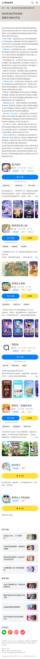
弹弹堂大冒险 (8, 81)
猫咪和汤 (6, 49)
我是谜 (5, 92)
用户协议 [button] (4, 645)
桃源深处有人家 (8, 103)
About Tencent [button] (13, 641)
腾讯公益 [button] (4, 643)
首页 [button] (3, 8)
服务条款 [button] (21, 641)
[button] (7, 3)
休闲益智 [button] (15, 171)
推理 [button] (29, 351)
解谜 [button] (23, 351)
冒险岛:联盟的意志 (9, 135)
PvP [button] (23, 171)
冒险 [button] (29, 290)
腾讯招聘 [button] (34, 641)
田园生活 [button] (30, 232)
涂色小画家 (7, 39)
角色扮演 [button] (15, 351)
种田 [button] (23, 232)
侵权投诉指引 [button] (31, 643)
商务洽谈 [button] (28, 641)
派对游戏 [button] (30, 171)
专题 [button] (7, 8)
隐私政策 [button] (23, 643)
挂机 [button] (23, 412)
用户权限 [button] (17, 643)
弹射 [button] (23, 290)
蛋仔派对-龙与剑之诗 (10, 114)
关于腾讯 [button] (4, 641)
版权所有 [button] (11, 643)
